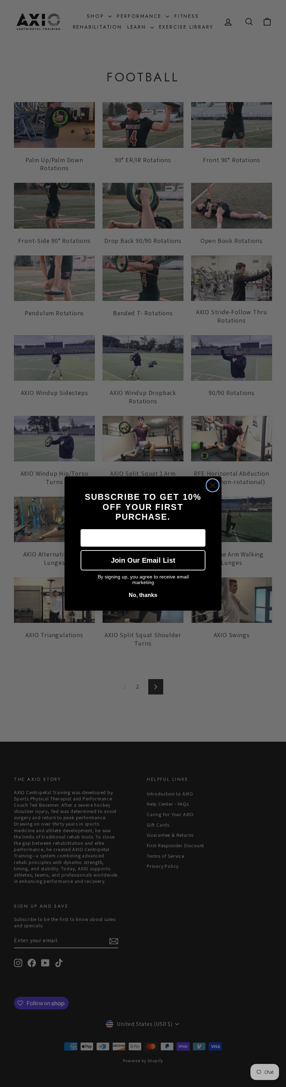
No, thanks (143, 595)
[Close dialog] (212, 485)
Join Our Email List (143, 560)
